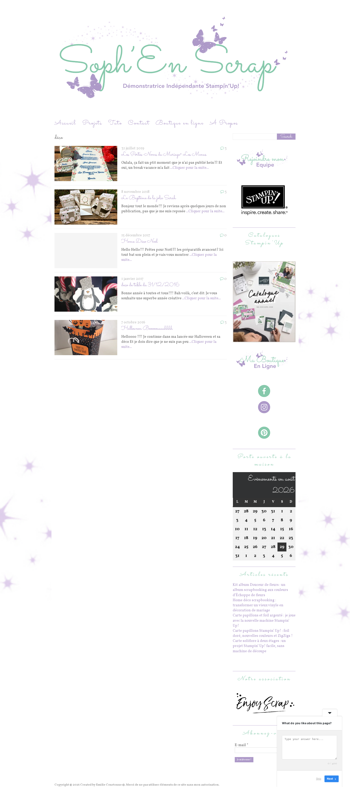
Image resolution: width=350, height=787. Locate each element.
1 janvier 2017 (132, 278)
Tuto (115, 123)
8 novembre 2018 (135, 191)
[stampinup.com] (264, 339)
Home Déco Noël (139, 241)
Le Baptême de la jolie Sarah (148, 198)
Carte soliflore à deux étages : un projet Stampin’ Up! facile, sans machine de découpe (259, 646)
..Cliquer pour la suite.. (189, 167)
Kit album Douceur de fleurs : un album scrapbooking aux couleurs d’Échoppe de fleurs (260, 590)
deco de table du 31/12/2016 (150, 285)
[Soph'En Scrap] (175, 59)
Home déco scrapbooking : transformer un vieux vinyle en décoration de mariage (258, 605)
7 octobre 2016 (133, 322)
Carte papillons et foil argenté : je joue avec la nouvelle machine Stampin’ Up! (264, 620)
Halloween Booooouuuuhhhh (147, 328)
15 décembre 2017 (135, 235)
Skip (318, 778)
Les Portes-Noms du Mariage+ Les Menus (163, 154)
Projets (92, 123)
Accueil (65, 123)
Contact (138, 123)
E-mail (241, 745)
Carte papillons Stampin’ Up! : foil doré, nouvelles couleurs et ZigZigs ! (263, 633)
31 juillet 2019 (132, 148)
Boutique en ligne (180, 123)
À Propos (224, 123)
